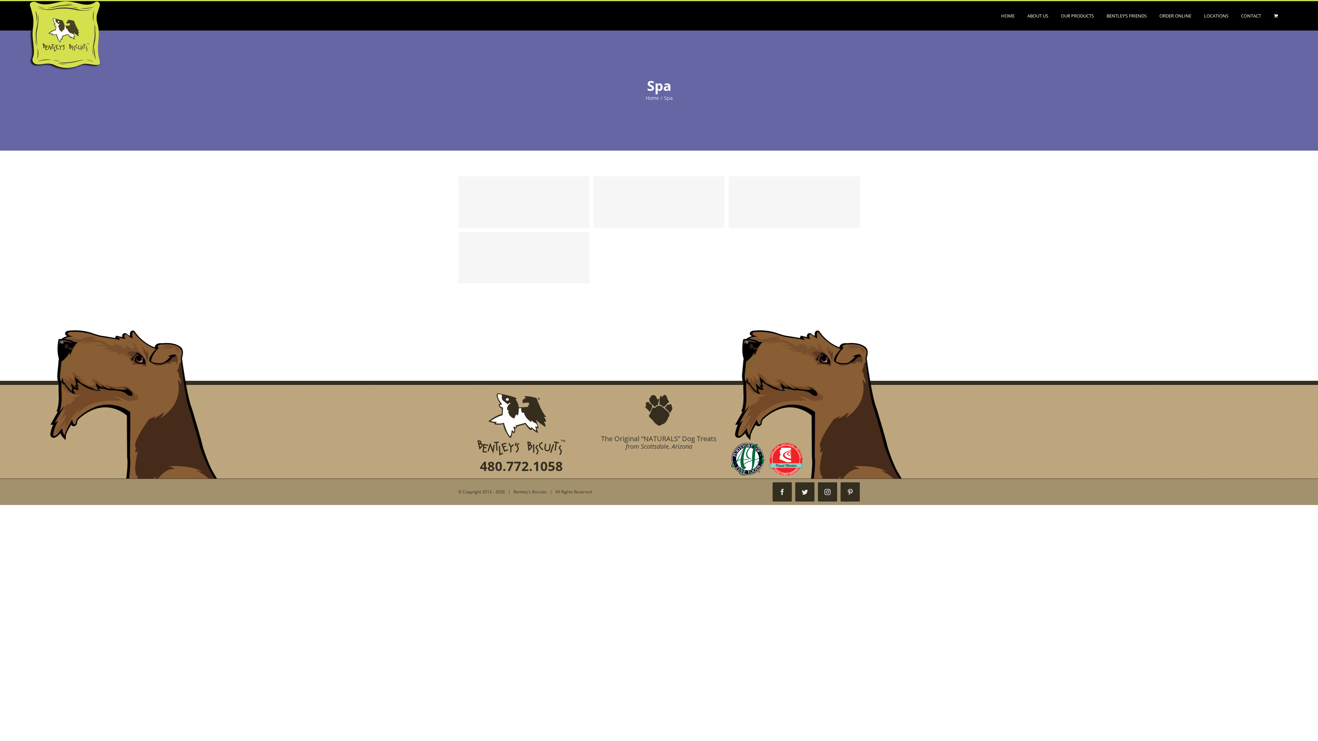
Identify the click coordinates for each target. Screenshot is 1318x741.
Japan (523, 257)
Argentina (523, 202)
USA (794, 202)
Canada (659, 202)
